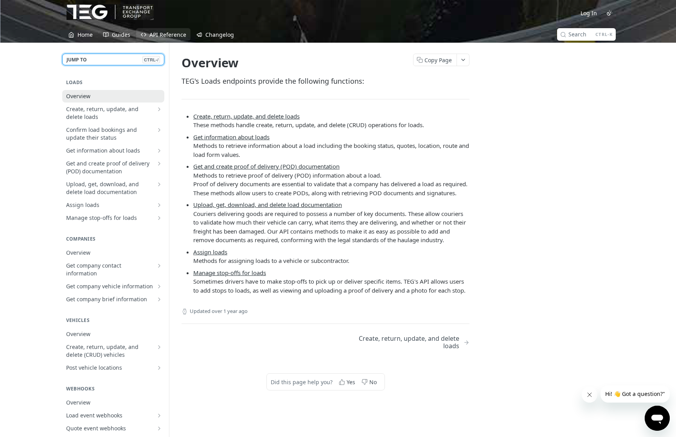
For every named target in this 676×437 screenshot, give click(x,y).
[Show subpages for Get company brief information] (159, 299)
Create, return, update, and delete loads (246, 116)
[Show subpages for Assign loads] (159, 205)
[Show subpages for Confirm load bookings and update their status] (159, 130)
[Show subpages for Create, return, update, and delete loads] (159, 109)
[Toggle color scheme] (609, 13)
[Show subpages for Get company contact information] (159, 266)
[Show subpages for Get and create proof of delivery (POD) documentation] (159, 163)
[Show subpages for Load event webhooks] (159, 415)
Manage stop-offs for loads (229, 273)
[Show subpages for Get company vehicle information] (159, 286)
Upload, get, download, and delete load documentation (267, 205)
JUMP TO (112, 59)
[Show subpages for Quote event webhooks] (159, 428)
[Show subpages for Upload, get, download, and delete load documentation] (159, 184)
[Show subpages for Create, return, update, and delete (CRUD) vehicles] (159, 347)
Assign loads (210, 252)
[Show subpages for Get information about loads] (159, 150)
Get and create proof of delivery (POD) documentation (266, 166)
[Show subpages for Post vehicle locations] (159, 368)
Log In (589, 13)
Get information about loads (231, 137)
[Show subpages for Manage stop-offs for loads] (159, 218)
